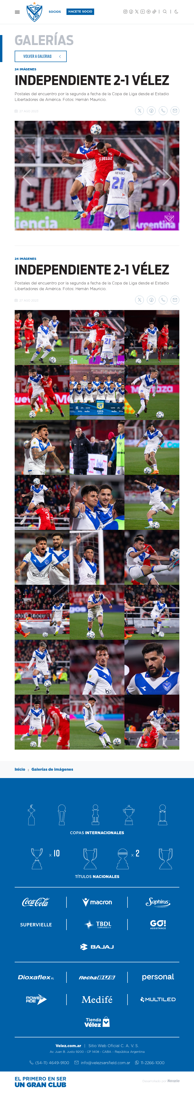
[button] (139, 110)
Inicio (20, 769)
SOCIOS (55, 12)
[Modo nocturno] (172, 12)
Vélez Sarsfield (34, 12)
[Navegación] (17, 12)
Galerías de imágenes (52, 769)
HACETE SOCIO (80, 11)
